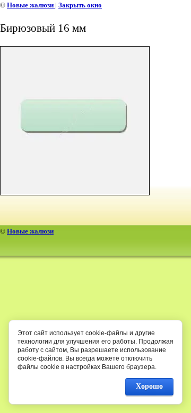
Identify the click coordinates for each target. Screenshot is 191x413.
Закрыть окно (80, 5)
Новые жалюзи (31, 5)
